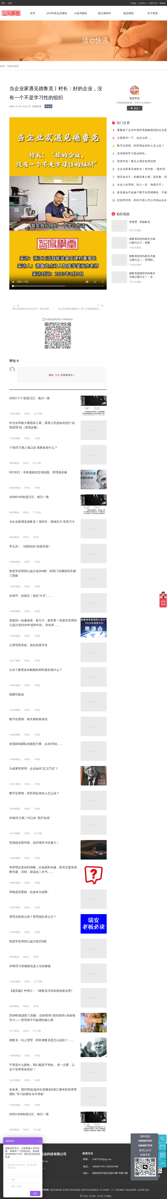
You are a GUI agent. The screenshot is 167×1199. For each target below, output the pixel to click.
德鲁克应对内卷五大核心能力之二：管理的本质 (142, 258)
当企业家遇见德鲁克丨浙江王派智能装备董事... (80, 308)
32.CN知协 (104, 1189)
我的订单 (153, 3)
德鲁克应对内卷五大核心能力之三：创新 (142, 240)
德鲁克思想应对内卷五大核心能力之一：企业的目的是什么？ (142, 275)
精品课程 (128, 13)
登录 (3, 3)
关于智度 (152, 13)
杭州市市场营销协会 (90, 1189)
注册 (10, 3)
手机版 (133, 3)
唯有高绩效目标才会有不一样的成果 (31, 308)
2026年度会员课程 (56, 13)
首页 (32, 13)
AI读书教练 (80, 13)
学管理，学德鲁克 (139, 222)
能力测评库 (104, 13)
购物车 (163, 3)
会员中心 (143, 3)
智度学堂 (134, 98)
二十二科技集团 (117, 1189)
